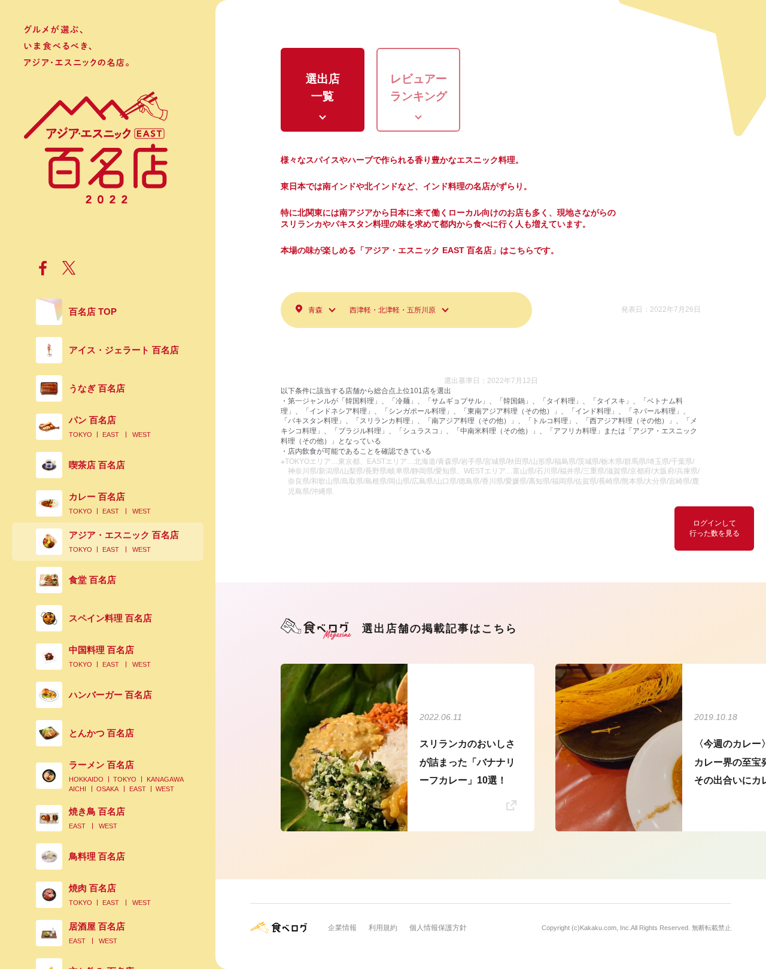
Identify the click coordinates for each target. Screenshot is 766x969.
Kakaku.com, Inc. (605, 927)
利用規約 (383, 928)
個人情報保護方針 (438, 928)
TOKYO (80, 434)
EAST (110, 434)
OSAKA (107, 788)
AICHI (77, 788)
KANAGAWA (165, 779)
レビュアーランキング (418, 87)
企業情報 (342, 928)
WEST (141, 434)
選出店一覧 (323, 87)
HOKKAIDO (86, 779)
